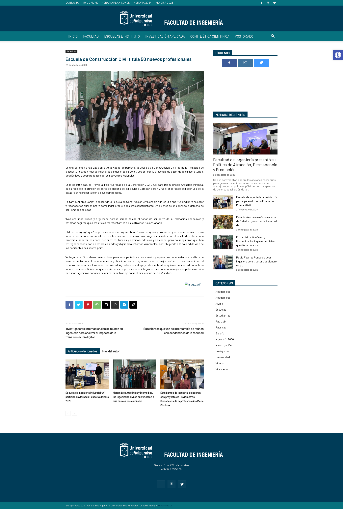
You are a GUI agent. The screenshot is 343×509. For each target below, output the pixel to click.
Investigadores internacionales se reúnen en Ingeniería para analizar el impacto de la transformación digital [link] (94, 333)
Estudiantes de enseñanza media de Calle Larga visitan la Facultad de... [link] (256, 221)
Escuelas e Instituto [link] (122, 36)
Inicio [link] (73, 36)
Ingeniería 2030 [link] (225, 339)
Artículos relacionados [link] (82, 351)
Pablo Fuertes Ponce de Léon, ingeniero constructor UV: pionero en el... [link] (256, 261)
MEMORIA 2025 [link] (164, 2)
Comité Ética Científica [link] (209, 36)
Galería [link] (220, 333)
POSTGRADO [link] (244, 36)
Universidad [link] (223, 357)
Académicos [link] (223, 297)
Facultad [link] (91, 36)
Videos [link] (220, 363)
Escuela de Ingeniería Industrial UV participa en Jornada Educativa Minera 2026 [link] (87, 397)
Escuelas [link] (71, 51)
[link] (338, 55)
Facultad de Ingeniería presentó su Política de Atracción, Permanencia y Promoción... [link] (245, 164)
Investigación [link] (224, 345)
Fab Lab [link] (221, 321)
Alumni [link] (220, 303)
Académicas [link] (223, 291)
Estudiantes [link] (223, 315)
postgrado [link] (222, 351)
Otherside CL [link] (165, 505)
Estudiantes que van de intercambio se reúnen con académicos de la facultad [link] (173, 331)
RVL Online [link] (90, 2)
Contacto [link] (72, 2)
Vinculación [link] (222, 369)
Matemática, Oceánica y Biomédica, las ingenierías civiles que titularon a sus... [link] (255, 241)
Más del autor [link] (111, 351)
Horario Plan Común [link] (116, 2)
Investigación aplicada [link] (165, 36)
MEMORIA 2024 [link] (143, 2)
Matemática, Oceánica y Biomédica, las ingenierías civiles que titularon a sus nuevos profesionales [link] (133, 397)
